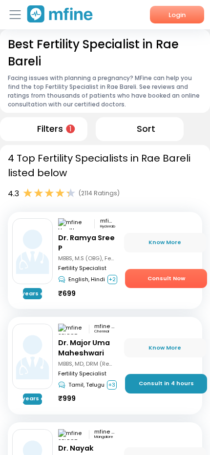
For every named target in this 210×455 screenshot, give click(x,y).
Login (177, 15)
